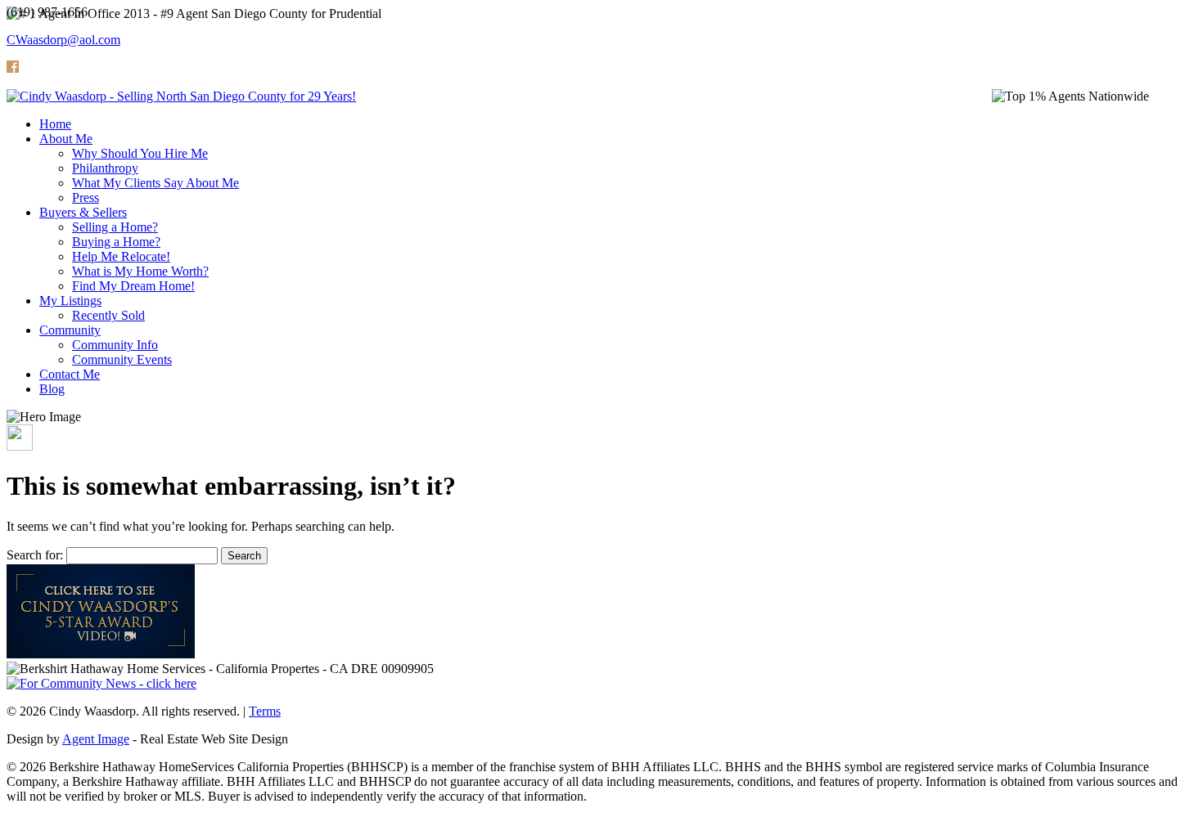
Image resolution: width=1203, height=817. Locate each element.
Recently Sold (108, 315)
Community (70, 330)
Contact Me (69, 374)
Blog (52, 389)
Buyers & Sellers (83, 212)
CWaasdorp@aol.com (63, 40)
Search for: (35, 555)
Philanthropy (105, 168)
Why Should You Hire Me (140, 153)
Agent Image (95, 739)
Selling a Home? (115, 227)
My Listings (70, 300)
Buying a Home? (116, 242)
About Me (65, 139)
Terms (265, 711)
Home (55, 124)
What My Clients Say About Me (155, 183)
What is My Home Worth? (140, 271)
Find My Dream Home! (133, 286)
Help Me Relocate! (121, 256)
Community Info (115, 345)
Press (85, 197)
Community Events (122, 359)
